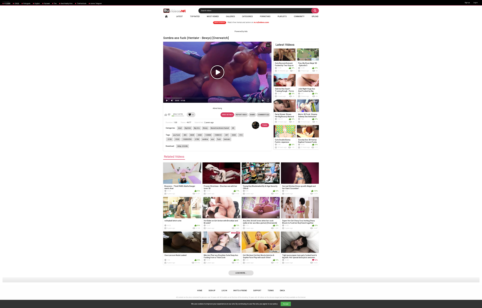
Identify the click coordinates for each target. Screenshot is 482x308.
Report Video (241, 115)
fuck (219, 139)
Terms (271, 291)
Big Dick (188, 128)
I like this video (165, 114)
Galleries (230, 16)
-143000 (208, 135)
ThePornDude (81, 3)
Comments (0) (263, 115)
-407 (226, 135)
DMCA (282, 291)
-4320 (199, 135)
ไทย (55, 3)
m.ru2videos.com (261, 22)
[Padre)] (255, 125)
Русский (47, 3)
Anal (180, 128)
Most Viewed (213, 16)
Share (252, 115)
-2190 (169, 139)
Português (26, 3)
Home (166, 16)
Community (299, 16)
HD (233, 128)
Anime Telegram (96, 3)
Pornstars (265, 16)
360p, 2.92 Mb (182, 146)
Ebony (205, 128)
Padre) (264, 125)
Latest (179, 16)
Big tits (197, 128)
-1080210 (217, 135)
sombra (205, 139)
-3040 (233, 135)
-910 (240, 135)
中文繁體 (7, 3)
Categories (247, 16)
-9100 (177, 139)
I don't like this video (169, 114)
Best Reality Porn (67, 3)
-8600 (192, 135)
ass (212, 139)
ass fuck (176, 135)
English (37, 3)
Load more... (241, 273)
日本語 (17, 3)
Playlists (282, 16)
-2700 (197, 139)
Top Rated (195, 16)
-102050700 (187, 139)
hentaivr (227, 139)
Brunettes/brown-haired (220, 128)
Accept (285, 304)
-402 (184, 135)
